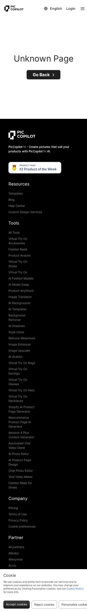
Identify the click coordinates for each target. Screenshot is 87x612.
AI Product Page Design (19, 462)
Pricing (13, 508)
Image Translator (20, 297)
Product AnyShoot (21, 290)
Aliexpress (15, 559)
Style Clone (16, 332)
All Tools (14, 232)
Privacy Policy (18, 520)
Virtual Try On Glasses (17, 382)
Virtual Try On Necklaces (17, 398)
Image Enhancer (19, 344)
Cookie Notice (75, 588)
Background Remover (16, 317)
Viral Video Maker (20, 477)
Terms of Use (17, 514)
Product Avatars (19, 255)
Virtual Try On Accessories (17, 241)
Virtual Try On (17, 272)
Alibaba (13, 553)
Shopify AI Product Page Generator (21, 409)
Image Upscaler (19, 350)
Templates (15, 193)
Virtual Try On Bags (21, 363)
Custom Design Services (25, 212)
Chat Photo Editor (20, 470)
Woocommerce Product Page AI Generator (19, 422)
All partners (16, 547)
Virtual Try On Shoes (17, 264)
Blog (11, 199)
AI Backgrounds (19, 303)
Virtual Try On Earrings (17, 371)
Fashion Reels (17, 249)
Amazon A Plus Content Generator (21, 435)
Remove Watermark (21, 338)
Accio (12, 565)
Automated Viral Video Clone (19, 445)
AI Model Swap (18, 284)
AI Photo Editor (18, 454)
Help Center (16, 206)
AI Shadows (16, 326)
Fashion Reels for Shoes (20, 485)
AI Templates (17, 309)
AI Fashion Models (20, 278)
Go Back (41, 74)
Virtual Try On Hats (21, 390)
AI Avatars (15, 356)
